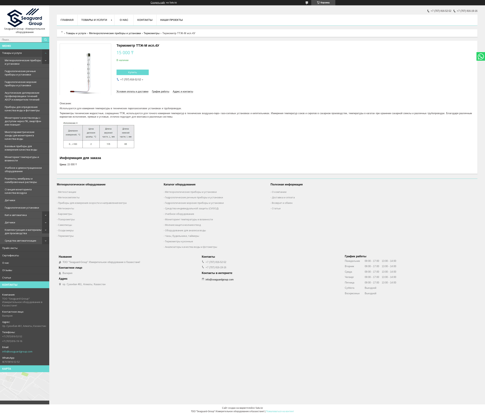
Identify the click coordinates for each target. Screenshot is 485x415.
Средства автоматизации (20, 240)
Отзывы (7, 270)
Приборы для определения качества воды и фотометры (22, 108)
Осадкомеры (66, 230)
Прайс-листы (10, 248)
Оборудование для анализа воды (185, 230)
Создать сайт (158, 2)
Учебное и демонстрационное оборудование (23, 169)
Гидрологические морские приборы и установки (21, 83)
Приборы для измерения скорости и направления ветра (92, 203)
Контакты (145, 19)
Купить (132, 72)
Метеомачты (66, 208)
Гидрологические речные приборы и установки (20, 72)
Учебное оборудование (179, 214)
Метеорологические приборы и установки (23, 62)
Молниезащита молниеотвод (183, 225)
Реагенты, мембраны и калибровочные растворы (21, 180)
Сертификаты (10, 255)
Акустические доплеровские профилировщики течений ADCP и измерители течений (22, 96)
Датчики (10, 200)
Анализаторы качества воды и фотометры (191, 247)
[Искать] (45, 39)
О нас (5, 262)
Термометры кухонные (179, 241)
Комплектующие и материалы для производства (23, 231)
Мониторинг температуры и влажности (22, 158)
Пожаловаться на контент (280, 411)
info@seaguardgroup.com (17, 351)
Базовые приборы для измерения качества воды (21, 147)
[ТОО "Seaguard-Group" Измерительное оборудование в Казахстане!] (24, 17)
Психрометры (66, 219)
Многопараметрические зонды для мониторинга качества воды (19, 135)
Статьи (6, 277)
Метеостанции (67, 192)
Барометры (65, 214)
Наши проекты (171, 19)
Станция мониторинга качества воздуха (18, 191)
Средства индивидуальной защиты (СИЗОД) (191, 208)
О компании (279, 192)
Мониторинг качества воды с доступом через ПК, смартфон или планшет (23, 121)
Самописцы (65, 225)
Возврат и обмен (282, 203)
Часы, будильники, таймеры (182, 236)
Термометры (152, 33)
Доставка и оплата (283, 197)
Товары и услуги (12, 53)
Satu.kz (259, 408)
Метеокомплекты (69, 197)
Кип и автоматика (16, 215)
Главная (67, 19)
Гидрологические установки (22, 207)
